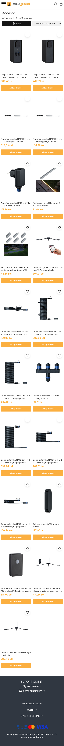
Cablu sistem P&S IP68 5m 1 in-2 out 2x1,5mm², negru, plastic (47, 461)
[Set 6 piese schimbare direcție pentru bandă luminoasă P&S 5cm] (16, 244)
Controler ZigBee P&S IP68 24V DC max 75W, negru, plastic (48, 268)
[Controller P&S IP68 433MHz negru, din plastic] (16, 629)
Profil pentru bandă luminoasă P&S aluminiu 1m (46, 204)
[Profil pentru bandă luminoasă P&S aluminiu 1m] (48, 179)
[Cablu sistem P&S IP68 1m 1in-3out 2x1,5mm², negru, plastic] (16, 308)
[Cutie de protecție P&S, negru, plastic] (48, 500)
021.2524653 (34, 686)
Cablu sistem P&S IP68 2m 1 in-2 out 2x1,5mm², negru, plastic (15, 525)
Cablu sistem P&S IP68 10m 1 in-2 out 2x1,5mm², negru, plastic (15, 461)
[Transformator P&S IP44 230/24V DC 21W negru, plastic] (16, 179)
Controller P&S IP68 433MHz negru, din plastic (16, 653)
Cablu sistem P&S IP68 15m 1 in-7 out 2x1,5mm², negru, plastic (47, 333)
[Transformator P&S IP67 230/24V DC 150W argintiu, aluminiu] (16, 115)
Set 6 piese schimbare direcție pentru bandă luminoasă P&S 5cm (14, 268)
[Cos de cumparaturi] (61, 4)
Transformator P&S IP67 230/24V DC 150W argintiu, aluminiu (15, 140)
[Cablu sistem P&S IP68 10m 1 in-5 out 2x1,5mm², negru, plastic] (16, 372)
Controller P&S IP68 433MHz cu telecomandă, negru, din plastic (47, 589)
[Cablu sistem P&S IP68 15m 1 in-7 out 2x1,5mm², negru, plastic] (48, 308)
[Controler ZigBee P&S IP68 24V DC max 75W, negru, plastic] (48, 244)
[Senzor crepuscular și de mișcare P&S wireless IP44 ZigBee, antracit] (16, 565)
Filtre (18, 23)
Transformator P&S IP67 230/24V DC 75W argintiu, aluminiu (47, 140)
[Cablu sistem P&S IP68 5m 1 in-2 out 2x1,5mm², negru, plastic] (48, 436)
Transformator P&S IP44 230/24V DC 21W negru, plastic (15, 204)
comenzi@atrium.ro (33, 690)
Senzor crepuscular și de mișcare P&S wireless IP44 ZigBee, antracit (16, 589)
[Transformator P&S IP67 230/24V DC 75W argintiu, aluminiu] (48, 115)
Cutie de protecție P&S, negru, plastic (46, 525)
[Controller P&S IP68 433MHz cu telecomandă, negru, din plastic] (48, 565)
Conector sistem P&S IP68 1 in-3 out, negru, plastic (47, 397)
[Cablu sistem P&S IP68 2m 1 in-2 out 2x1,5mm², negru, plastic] (16, 500)
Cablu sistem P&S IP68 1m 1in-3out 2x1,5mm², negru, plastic (14, 333)
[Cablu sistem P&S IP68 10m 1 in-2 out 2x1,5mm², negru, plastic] (16, 436)
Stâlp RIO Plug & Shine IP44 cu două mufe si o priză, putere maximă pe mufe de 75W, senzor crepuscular (15, 76)
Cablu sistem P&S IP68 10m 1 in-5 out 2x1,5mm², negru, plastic (16, 397)
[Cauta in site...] (55, 4)
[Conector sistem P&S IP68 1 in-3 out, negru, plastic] (48, 372)
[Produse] (4, 4)
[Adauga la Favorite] (27, 34)
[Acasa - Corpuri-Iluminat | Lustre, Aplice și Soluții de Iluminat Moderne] (19, 4)
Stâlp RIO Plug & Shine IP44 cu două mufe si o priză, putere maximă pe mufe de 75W (46, 76)
